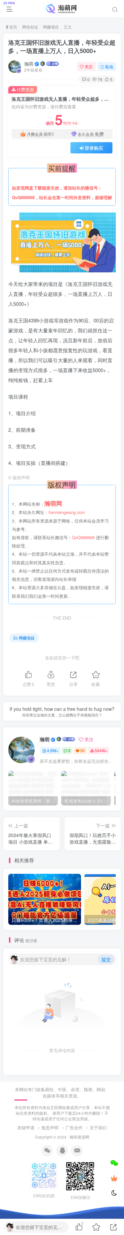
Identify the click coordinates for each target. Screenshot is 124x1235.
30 (82, 750)
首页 (12, 26)
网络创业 (30, 26)
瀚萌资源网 (79, 1137)
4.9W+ (53, 750)
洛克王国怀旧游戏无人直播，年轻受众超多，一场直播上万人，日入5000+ (61, 46)
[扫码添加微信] (114, 1162)
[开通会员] (114, 1178)
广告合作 (74, 1127)
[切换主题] (114, 1193)
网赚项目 (51, 26)
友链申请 (25, 1127)
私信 (109, 66)
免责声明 (50, 1127)
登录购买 (94, 147)
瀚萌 (28, 63)
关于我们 (98, 1127)
